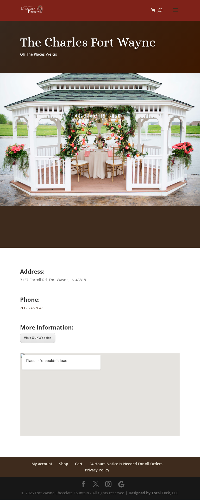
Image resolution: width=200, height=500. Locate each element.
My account (42, 463)
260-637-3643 (31, 307)
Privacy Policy (97, 470)
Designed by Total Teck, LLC (154, 492)
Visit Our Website (37, 337)
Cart (79, 463)
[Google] (121, 484)
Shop (63, 463)
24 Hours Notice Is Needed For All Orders (125, 463)
